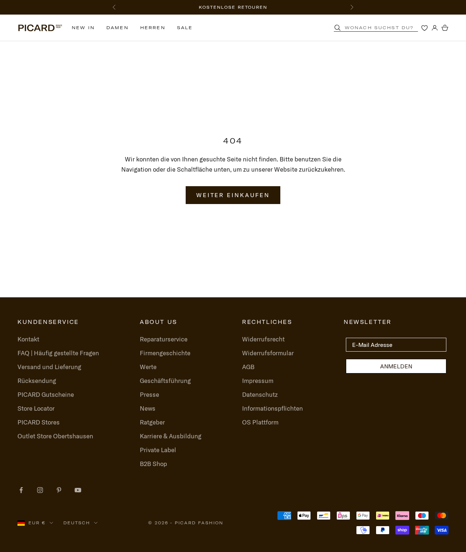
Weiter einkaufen (233, 195)
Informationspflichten (272, 408)
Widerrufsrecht (263, 339)
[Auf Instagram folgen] (40, 490)
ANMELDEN (396, 366)
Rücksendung (36, 380)
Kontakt (28, 339)
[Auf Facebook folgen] (21, 490)
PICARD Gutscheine (45, 394)
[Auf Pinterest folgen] (59, 490)
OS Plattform (260, 422)
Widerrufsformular (268, 353)
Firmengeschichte (165, 353)
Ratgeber (152, 422)
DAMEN (117, 27)
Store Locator (36, 408)
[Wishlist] (424, 27)
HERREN (152, 27)
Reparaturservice (163, 339)
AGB (248, 367)
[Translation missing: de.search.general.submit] (337, 27)
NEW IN (83, 27)
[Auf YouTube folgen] (78, 490)
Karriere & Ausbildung (170, 436)
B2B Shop (153, 463)
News (147, 408)
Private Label (158, 450)
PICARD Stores (38, 422)
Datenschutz (260, 394)
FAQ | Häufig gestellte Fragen (58, 353)
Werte (148, 367)
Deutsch (76, 522)
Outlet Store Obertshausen (55, 436)
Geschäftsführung (165, 380)
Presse (149, 394)
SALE (185, 27)
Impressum (257, 380)
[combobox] (385, 27)
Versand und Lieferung (49, 367)
